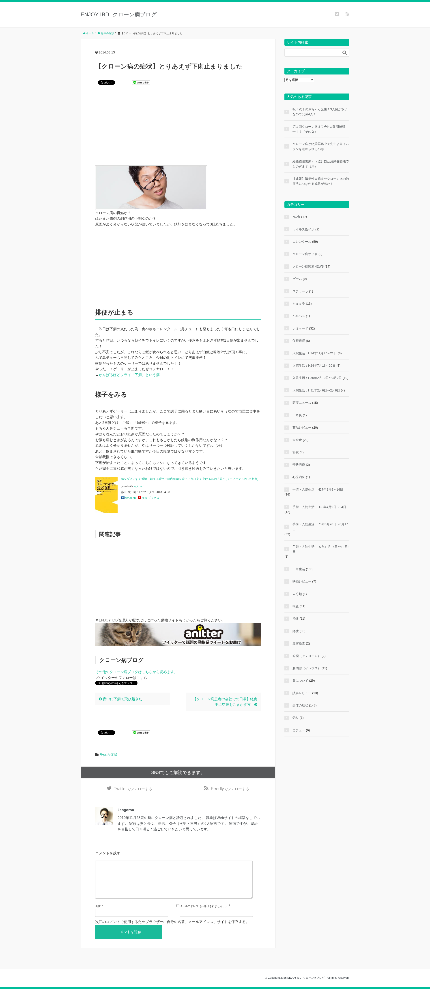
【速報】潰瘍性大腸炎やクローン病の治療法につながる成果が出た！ (320, 181)
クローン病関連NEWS (308, 266)
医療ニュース (301, 402)
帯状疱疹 (298, 464)
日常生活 (298, 569)
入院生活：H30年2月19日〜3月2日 (317, 378)
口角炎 (297, 415)
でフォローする (133, 788)
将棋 (295, 452)
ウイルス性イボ (303, 229)
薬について (300, 680)
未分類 (297, 594)
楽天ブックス (150, 498)
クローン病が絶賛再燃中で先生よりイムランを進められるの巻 (320, 146)
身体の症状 (108, 755)
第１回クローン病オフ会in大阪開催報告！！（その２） (318, 129)
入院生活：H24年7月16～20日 (313, 365)
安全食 (297, 440)
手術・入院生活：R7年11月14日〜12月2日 (320, 549)
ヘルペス (298, 316)
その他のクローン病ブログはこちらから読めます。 (136, 672)
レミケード (300, 328)
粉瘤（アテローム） (306, 656)
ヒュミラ (298, 303)
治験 (295, 618)
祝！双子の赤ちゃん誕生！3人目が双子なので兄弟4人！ (320, 111)
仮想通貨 (298, 340)
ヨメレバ (138, 486)
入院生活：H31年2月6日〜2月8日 (316, 390)
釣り (295, 717)
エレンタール (301, 241)
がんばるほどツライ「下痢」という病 (129, 375)
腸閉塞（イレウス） (306, 668)
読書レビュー (301, 693)
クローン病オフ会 (305, 254)
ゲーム (297, 279)
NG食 (296, 217)
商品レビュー (301, 427)
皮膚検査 (298, 643)
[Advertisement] (178, 128)
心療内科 (298, 477)
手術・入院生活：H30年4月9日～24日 (319, 507)
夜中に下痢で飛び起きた (122, 699)
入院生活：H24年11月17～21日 (314, 353)
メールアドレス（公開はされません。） (204, 906)
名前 (98, 906)
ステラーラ (300, 291)
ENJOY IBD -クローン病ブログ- (120, 14)
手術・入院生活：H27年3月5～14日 (317, 489)
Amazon (130, 498)
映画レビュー (301, 581)
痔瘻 (295, 631)
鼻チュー (298, 730)
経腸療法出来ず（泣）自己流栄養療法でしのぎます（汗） (320, 164)
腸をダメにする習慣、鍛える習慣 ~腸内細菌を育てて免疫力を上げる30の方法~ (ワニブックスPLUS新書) (189, 479)
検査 (295, 606)
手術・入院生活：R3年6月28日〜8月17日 (320, 526)
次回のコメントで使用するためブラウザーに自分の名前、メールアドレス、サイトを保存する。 (172, 922)
